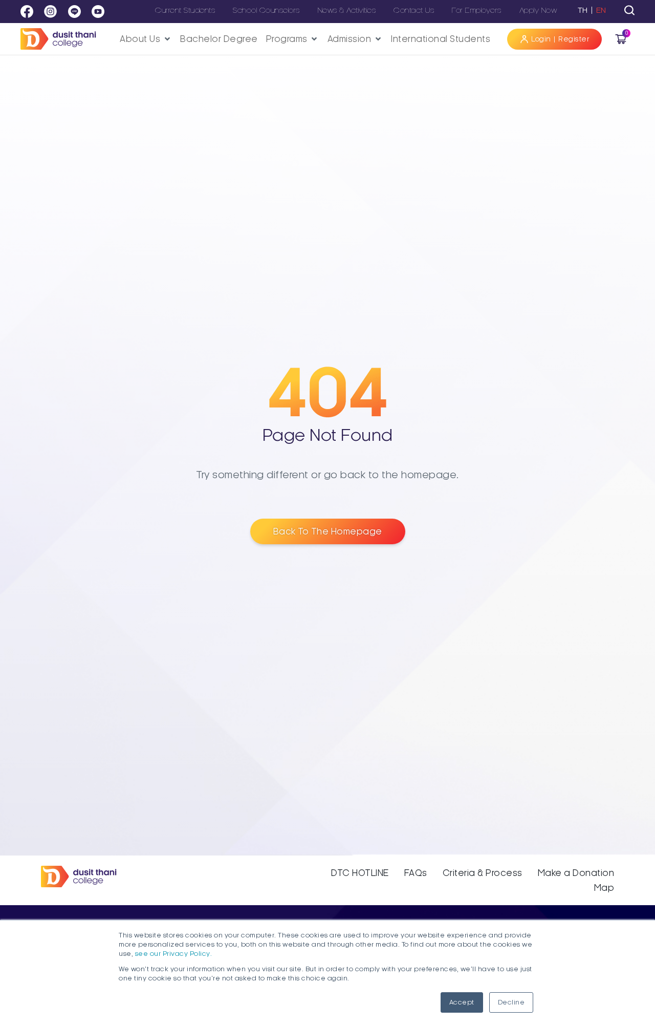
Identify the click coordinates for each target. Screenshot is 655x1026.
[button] (146, 39)
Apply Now (538, 10)
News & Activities (347, 10)
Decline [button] (511, 1002)
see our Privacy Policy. (173, 953)
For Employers (476, 10)
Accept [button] (461, 1002)
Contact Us (414, 10)
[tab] (629, 10)
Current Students (185, 10)
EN (601, 10)
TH (583, 10)
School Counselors (266, 10)
